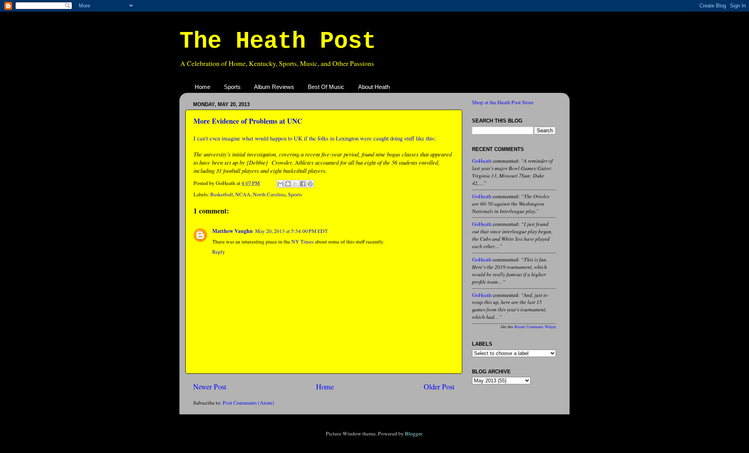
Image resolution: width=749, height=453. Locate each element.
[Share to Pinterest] (310, 184)
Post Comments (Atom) (248, 402)
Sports (232, 86)
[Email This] (280, 184)
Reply (218, 251)
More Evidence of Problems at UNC (247, 121)
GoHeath (482, 160)
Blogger (413, 433)
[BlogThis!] (288, 184)
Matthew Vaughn (232, 231)
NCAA (242, 194)
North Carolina (269, 194)
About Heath (374, 86)
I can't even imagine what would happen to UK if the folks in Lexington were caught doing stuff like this (313, 138)
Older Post (439, 386)
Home (202, 86)
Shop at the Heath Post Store (503, 102)
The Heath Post (277, 41)
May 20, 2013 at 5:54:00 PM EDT (291, 230)
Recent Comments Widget (535, 326)
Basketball (221, 194)
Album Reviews (274, 86)
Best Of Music (326, 86)
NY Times (302, 241)
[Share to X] (295, 184)
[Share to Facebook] (303, 184)
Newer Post (209, 386)
